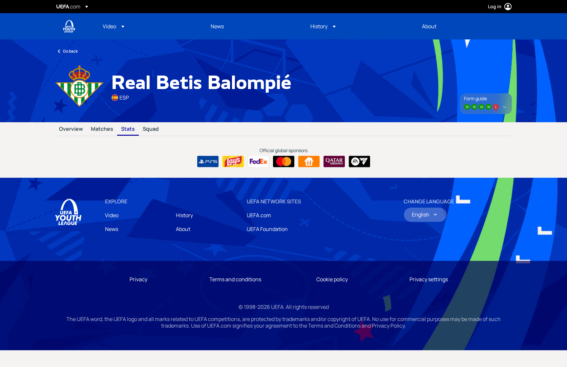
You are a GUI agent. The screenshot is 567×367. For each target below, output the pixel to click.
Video (111, 215)
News (111, 229)
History (184, 215)
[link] (217, 26)
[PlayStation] (208, 162)
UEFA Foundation (267, 229)
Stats (128, 129)
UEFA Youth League (69, 26)
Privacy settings (429, 279)
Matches (102, 129)
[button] (113, 26)
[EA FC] (359, 162)
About (183, 229)
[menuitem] (148, 26)
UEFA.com (259, 215)
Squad (151, 129)
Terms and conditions (235, 279)
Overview (71, 129)
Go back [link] (70, 51)
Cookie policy (332, 279)
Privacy (138, 279)
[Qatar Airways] (334, 162)
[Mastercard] (283, 162)
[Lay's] (233, 162)
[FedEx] (258, 162)
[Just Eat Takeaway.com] (309, 162)
